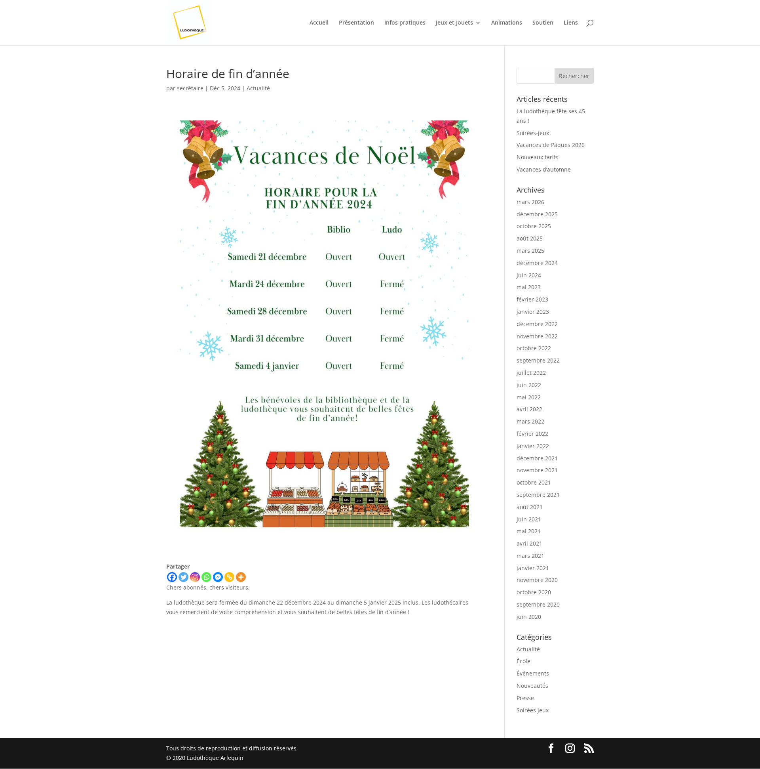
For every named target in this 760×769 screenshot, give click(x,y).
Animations (506, 23)
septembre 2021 (538, 494)
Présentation (356, 23)
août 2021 (530, 507)
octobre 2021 (534, 482)
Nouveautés (532, 685)
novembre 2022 (537, 336)
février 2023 (532, 299)
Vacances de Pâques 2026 (551, 145)
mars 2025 (530, 250)
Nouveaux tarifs (538, 157)
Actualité (258, 88)
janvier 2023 (533, 311)
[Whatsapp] (206, 577)
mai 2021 (529, 531)
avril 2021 (529, 543)
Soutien (542, 23)
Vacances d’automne (544, 169)
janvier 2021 (533, 568)
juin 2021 (529, 519)
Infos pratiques (405, 23)
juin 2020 (529, 616)
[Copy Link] (229, 577)
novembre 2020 (537, 580)
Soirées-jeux (533, 133)
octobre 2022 (534, 348)
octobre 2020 (534, 592)
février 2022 (532, 433)
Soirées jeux (533, 710)
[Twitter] (183, 577)
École (523, 661)
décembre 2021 (537, 458)
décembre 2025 (537, 214)
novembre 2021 (537, 470)
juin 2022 (529, 385)
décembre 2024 (537, 263)
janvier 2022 (533, 446)
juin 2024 (529, 275)
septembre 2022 (538, 360)
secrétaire (190, 88)
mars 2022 (530, 421)
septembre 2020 (538, 604)
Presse (525, 698)
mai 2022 (529, 397)
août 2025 (530, 238)
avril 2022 (529, 409)
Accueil (319, 23)
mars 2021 (530, 555)
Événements (533, 673)
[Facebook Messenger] (218, 577)
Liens (571, 23)
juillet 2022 (531, 372)
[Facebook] (172, 577)
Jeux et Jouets (454, 23)
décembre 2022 (537, 324)
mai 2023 (529, 287)
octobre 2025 (534, 226)
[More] (241, 577)
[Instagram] (195, 577)
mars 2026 (530, 202)
